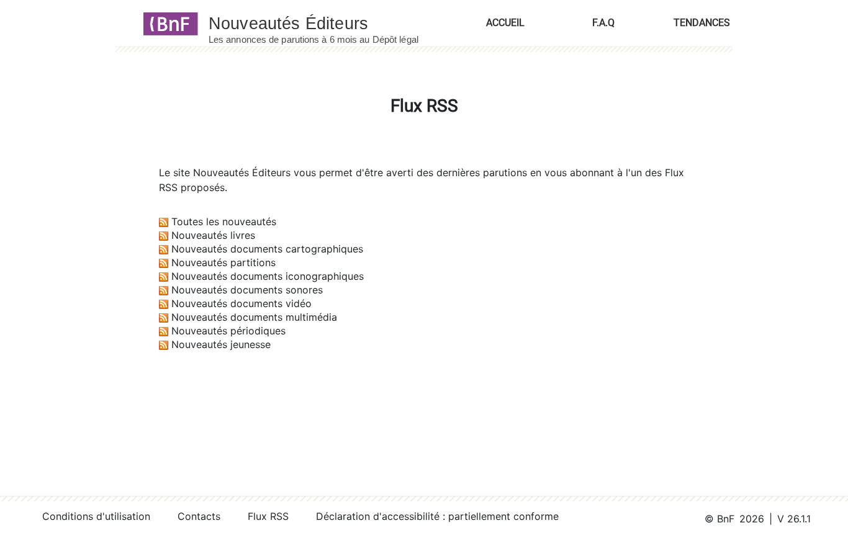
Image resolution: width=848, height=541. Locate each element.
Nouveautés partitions (223, 262)
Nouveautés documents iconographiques (267, 276)
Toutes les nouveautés (223, 221)
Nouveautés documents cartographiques (267, 249)
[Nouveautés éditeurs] (324, 23)
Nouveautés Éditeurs (242, 172)
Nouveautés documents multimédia (254, 317)
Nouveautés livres (213, 235)
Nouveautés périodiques (228, 330)
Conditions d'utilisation (96, 516)
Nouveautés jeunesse (221, 344)
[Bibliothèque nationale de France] (166, 23)
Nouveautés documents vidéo (241, 303)
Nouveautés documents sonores (247, 290)
